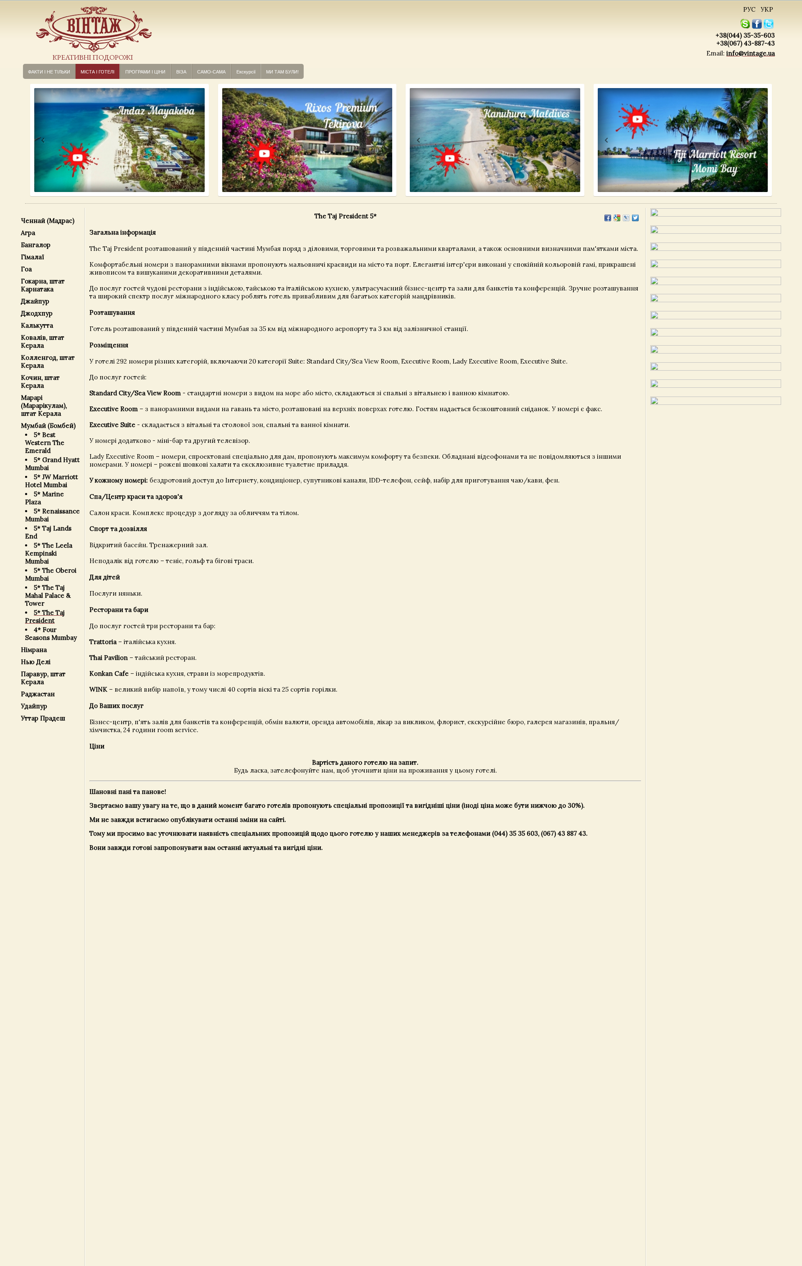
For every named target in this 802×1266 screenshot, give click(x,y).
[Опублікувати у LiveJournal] (626, 218)
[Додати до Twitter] (635, 218)
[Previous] (35, 140)
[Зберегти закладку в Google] (617, 218)
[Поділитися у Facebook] (607, 218)
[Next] (194, 140)
